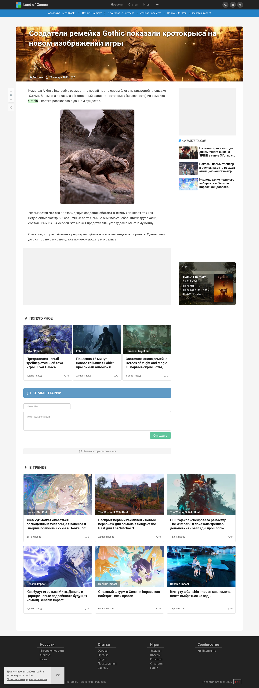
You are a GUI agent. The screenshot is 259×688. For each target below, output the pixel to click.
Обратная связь (68, 681)
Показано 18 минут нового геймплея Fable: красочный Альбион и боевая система (95, 363)
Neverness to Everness (121, 13)
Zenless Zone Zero (150, 13)
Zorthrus (38, 77)
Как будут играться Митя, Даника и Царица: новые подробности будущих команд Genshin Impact (57, 596)
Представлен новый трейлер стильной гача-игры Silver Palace (45, 363)
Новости (117, 4)
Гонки (154, 667)
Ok (58, 675)
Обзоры (103, 650)
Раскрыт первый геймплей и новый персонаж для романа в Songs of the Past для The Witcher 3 (127, 524)
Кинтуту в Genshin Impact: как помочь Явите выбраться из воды (200, 594)
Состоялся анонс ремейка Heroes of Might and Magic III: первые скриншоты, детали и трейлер (146, 363)
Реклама (100, 681)
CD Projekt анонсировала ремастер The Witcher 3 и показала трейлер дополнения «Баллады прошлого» (198, 524)
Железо (45, 655)
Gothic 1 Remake (92, 13)
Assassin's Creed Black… (62, 13)
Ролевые (156, 659)
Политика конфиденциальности (27, 679)
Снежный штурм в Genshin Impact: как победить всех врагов (129, 594)
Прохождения (191, 289)
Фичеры (103, 667)
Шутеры (155, 655)
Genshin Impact (201, 13)
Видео (187, 293)
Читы (195, 293)
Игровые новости (52, 650)
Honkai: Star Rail (176, 13)
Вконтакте (209, 650)
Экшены (155, 650)
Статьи (133, 4)
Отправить (160, 435)
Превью (103, 655)
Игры (146, 4)
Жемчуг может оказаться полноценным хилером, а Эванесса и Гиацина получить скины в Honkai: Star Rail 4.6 (58, 524)
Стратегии (157, 663)
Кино (43, 659)
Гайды (206, 289)
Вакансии (87, 681)
